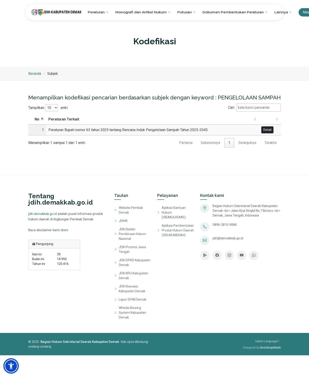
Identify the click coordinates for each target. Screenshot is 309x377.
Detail (267, 130)
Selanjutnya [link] (247, 143)
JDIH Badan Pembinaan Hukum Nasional (132, 233)
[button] (261, 119)
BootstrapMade (270, 347)
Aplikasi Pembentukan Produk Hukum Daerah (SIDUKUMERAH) (178, 230)
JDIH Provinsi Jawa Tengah (132, 249)
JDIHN (123, 221)
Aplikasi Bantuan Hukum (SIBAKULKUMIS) (174, 212)
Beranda (34, 73)
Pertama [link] (186, 143)
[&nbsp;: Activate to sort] (270, 119)
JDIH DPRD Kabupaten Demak (134, 262)
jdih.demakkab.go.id (42, 214)
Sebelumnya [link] (210, 143)
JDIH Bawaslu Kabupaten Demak (132, 289)
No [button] (37, 119)
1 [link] (229, 143)
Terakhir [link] (270, 143)
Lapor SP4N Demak (132, 299)
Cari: (231, 107)
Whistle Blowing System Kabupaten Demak (132, 312)
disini (64, 230)
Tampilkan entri (48, 108)
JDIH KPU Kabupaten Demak (133, 275)
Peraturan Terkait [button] (63, 119)
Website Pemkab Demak (131, 210)
